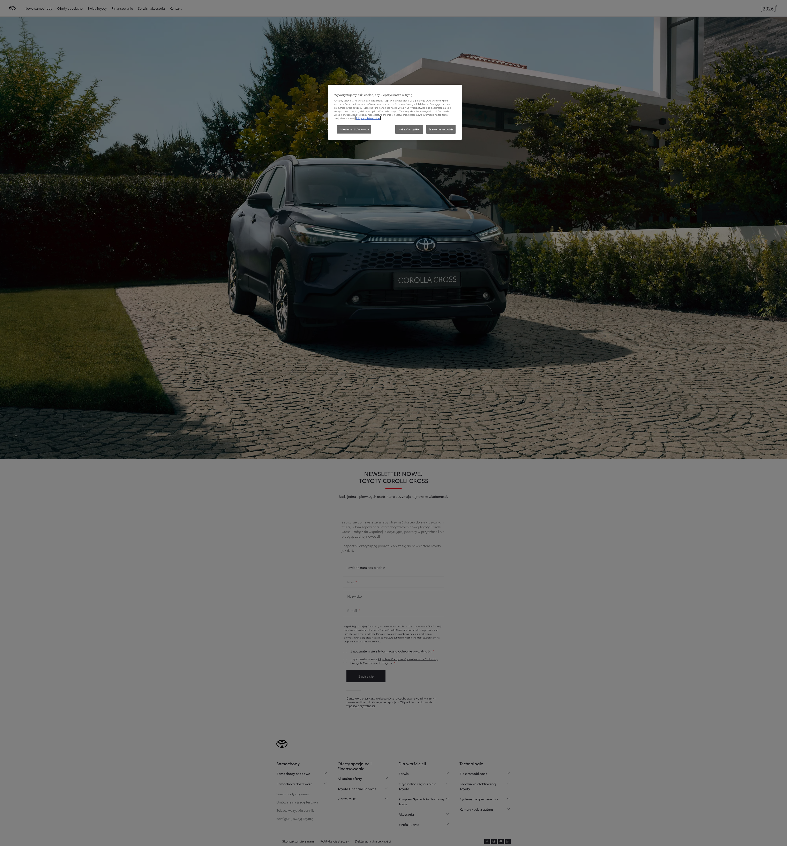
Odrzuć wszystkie (409, 129)
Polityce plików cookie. (368, 118)
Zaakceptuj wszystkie (441, 129)
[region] (395, 112)
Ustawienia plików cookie (354, 129)
